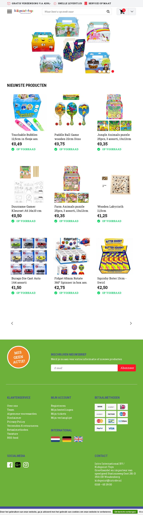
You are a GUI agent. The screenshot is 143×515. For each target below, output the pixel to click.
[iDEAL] (122, 407)
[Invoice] (111, 414)
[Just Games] (57, 323)
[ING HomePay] (100, 414)
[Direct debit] (111, 407)
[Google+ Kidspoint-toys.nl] (18, 466)
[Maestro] (122, 414)
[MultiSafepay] (122, 421)
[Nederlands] (55, 441)
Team (10, 409)
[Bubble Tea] (29, 323)
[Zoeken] (108, 11)
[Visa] (111, 428)
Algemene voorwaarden (22, 413)
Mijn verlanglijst (61, 417)
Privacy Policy (16, 421)
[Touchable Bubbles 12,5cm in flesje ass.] (29, 112)
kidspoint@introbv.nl (108, 480)
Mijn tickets (58, 413)
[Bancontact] (111, 421)
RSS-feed (12, 437)
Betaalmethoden (17, 429)
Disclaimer (14, 417)
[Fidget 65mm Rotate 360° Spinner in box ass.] (72, 256)
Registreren (58, 405)
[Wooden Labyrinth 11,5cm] (114, 184)
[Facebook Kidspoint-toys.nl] (10, 466)
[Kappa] (85, 323)
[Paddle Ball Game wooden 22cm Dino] (72, 112)
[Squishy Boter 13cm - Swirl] (114, 256)
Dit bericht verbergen (125, 512)
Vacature (12, 433)
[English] (78, 441)
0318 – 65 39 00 (103, 484)
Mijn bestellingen (62, 409)
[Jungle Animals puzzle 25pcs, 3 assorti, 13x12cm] (114, 112)
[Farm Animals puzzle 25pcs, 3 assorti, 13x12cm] (72, 184)
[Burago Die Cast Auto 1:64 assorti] (29, 256)
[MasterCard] (100, 421)
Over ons (12, 405)
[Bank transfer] (100, 407)
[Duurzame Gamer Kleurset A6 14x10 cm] (29, 184)
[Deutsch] (66, 441)
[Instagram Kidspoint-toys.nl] (26, 466)
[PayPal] (100, 428)
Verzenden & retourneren (22, 425)
